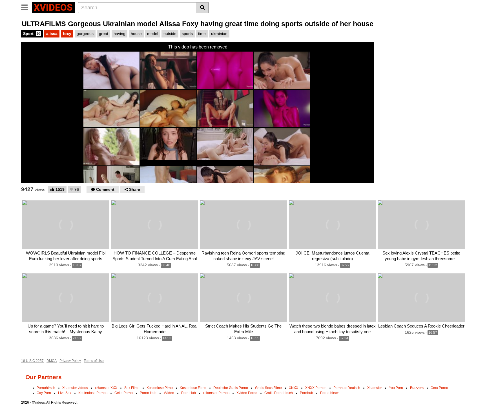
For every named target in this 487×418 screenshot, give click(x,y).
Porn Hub (188, 393)
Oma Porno (439, 388)
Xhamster (374, 388)
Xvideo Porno (246, 393)
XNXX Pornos (315, 388)
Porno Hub (148, 393)
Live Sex (64, 393)
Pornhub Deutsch (346, 388)
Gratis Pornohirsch (278, 393)
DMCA (52, 361)
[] (202, 7)
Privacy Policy (70, 361)
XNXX (293, 388)
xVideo (168, 393)
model (152, 33)
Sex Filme (132, 388)
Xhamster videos (75, 388)
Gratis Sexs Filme (268, 388)
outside (169, 33)
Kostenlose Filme (193, 388)
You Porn (396, 388)
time (202, 33)
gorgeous (85, 33)
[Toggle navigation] (26, 7)
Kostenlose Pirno (160, 388)
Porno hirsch (330, 393)
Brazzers (417, 388)
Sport (31, 33)
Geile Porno (123, 393)
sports (187, 33)
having (119, 33)
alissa (51, 33)
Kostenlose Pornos (92, 393)
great (103, 33)
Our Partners (43, 377)
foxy (67, 33)
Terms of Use (94, 361)
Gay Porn (44, 393)
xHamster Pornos (216, 393)
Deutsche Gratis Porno (230, 388)
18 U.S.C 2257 (32, 361)
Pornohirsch (46, 388)
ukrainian (219, 33)
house (136, 33)
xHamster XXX (106, 388)
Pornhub (306, 393)
